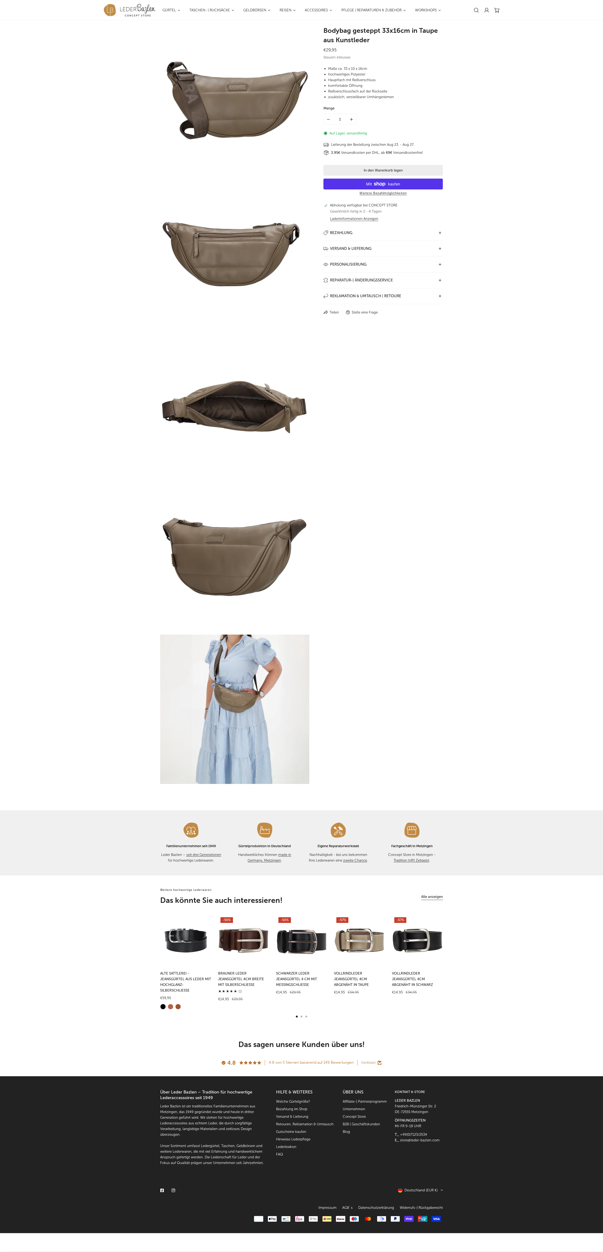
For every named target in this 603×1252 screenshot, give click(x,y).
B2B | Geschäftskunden (361, 1124)
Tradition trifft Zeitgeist (411, 860)
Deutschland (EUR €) (421, 1190)
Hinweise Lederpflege (293, 1139)
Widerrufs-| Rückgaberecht (421, 1208)
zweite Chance (355, 860)
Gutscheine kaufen (291, 1132)
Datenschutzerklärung (376, 1208)
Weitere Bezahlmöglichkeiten (383, 193)
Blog (346, 1132)
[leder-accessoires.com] (129, 10)
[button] (497, 10)
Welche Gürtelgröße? (293, 1101)
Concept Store (354, 1116)
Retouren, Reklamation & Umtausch (305, 1124)
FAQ (279, 1154)
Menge (328, 108)
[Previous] (146, 944)
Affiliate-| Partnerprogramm (365, 1101)
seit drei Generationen (203, 855)
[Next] (457, 944)
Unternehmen (354, 1109)
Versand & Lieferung (292, 1116)
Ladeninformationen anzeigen (354, 219)
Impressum (327, 1208)
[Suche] (476, 10)
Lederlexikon (286, 1147)
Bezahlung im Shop (291, 1109)
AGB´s (347, 1208)
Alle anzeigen (432, 897)
